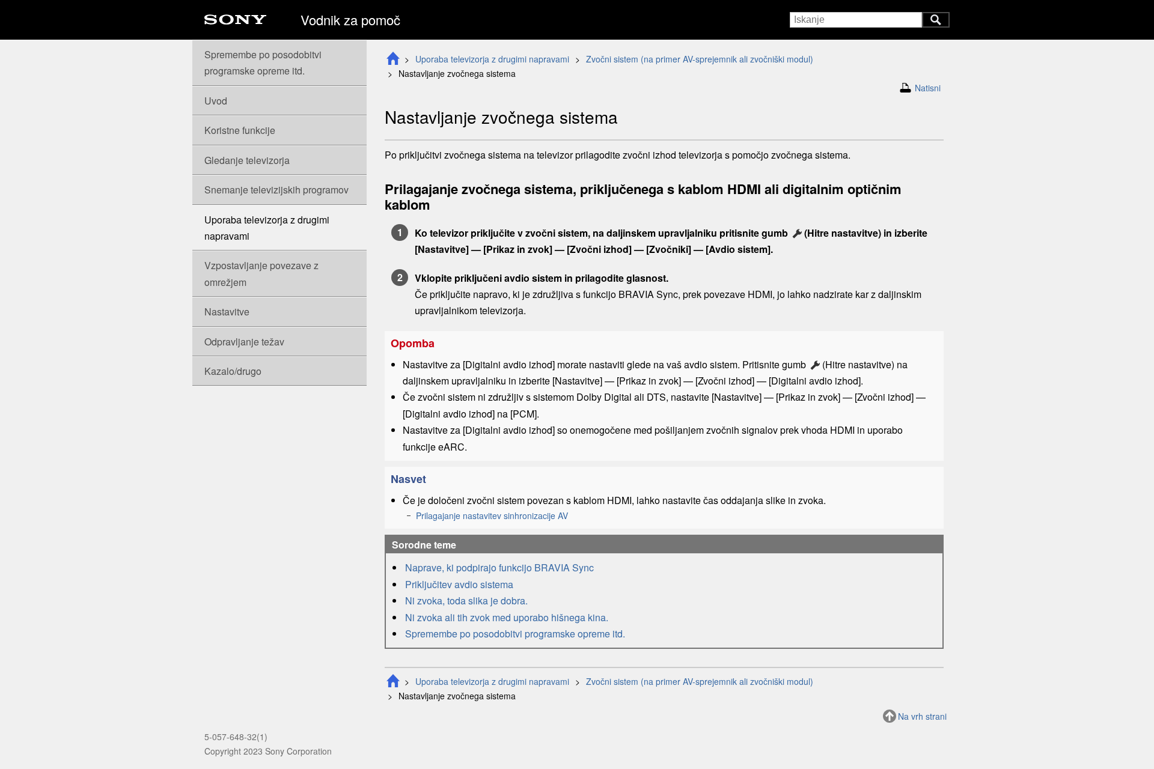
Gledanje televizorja (247, 160)
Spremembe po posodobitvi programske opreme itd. (515, 633)
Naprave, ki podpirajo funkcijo (499, 567)
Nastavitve (226, 311)
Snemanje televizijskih (276, 189)
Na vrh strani (922, 716)
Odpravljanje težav (244, 341)
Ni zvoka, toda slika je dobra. (466, 600)
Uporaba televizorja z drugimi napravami (492, 59)
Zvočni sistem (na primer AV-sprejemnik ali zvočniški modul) (699, 59)
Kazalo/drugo (232, 371)
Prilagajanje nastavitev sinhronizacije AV (492, 515)
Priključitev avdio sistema (459, 584)
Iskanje (936, 20)
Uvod (215, 101)
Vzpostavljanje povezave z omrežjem (261, 273)
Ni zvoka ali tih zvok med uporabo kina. (506, 617)
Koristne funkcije (239, 130)
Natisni (928, 88)
